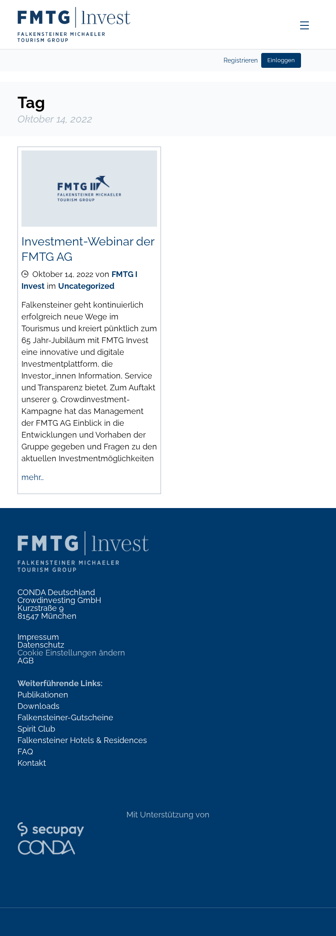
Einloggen (281, 60)
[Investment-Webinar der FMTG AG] (89, 189)
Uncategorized (86, 286)
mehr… (32, 477)
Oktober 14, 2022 (62, 274)
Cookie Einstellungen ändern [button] (71, 652)
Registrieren (241, 60)
